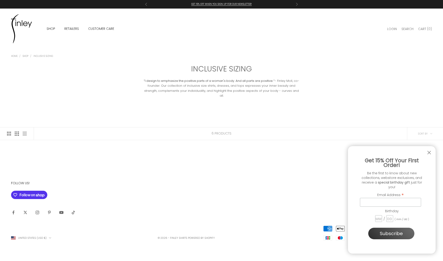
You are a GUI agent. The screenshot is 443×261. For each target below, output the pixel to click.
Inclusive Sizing (43, 56)
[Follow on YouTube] (61, 212)
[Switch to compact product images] (25, 133)
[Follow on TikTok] (73, 212)
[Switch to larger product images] (9, 133)
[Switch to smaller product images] (17, 133)
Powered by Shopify (201, 238)
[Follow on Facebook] (13, 212)
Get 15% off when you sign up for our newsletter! (221, 4)
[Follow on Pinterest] (49, 212)
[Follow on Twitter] (25, 212)
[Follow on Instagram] (37, 212)
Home (14, 56)
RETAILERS (71, 28)
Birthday (392, 211)
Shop (25, 56)
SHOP (51, 28)
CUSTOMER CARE (101, 28)
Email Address (390, 194)
